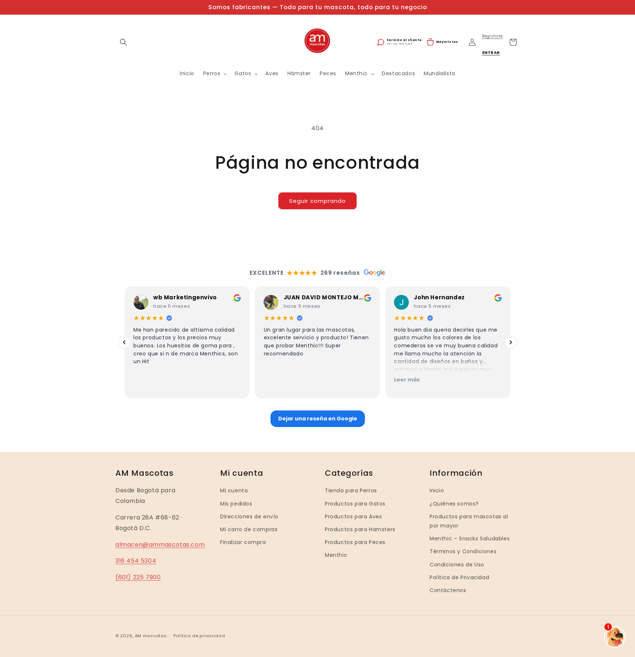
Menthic (336, 555)
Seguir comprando (317, 201)
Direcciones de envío (249, 516)
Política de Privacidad (459, 577)
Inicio (437, 490)
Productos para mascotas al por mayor (469, 521)
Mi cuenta (234, 490)
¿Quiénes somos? (454, 503)
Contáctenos (448, 590)
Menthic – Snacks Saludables (470, 538)
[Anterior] (124, 342)
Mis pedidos (236, 503)
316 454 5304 (135, 560)
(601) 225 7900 (138, 577)
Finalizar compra (243, 542)
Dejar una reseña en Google (317, 418)
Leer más (407, 379)
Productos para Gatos (355, 503)
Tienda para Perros (351, 490)
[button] (123, 42)
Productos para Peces (355, 542)
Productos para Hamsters (360, 529)
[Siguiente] (511, 342)
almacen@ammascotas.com (160, 544)
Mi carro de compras (248, 529)
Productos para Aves (353, 516)
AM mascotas (151, 636)
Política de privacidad (199, 636)
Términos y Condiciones (463, 551)
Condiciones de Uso (457, 564)
